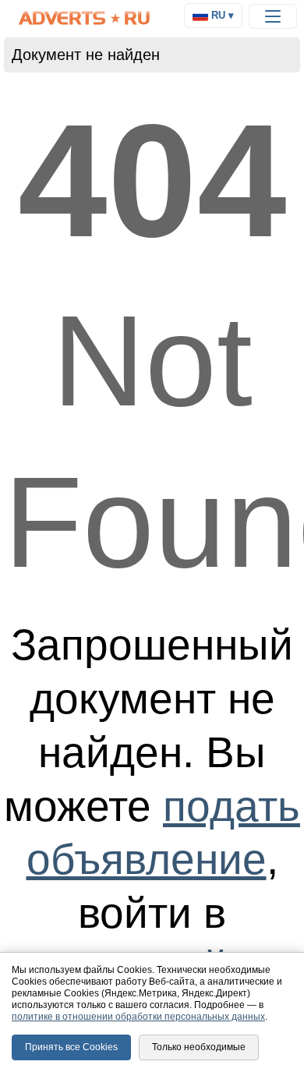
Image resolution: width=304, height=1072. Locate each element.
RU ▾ (221, 15)
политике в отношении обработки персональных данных (138, 1016)
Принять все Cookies (71, 1047)
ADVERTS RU (84, 18)
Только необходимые (199, 1047)
